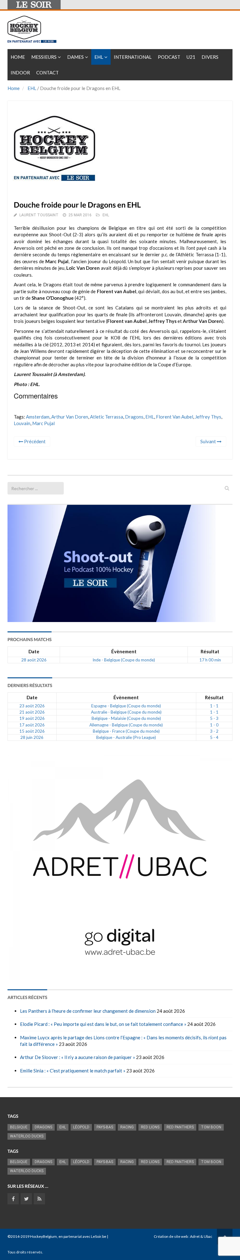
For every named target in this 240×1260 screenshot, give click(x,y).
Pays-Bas (105, 1127)
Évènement (124, 651)
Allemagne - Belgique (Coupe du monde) (126, 724)
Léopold (81, 1127)
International (133, 57)
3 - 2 (214, 731)
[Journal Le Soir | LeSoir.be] (34, 4)
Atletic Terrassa (106, 416)
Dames (75, 57)
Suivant (208, 441)
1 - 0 (214, 724)
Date (33, 651)
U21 (191, 57)
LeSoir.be (98, 1236)
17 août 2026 (32, 724)
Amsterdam (37, 416)
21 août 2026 (32, 712)
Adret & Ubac (201, 1236)
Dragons (134, 416)
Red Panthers (180, 1127)
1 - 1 (214, 705)
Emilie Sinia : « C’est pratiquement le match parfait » (72, 1070)
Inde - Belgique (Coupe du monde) (123, 659)
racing (127, 1127)
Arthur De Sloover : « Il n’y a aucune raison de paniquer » (77, 1057)
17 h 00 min (210, 659)
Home (18, 57)
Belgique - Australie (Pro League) (126, 737)
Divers (210, 57)
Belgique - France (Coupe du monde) (126, 731)
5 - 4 (214, 737)
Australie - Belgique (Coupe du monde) (126, 712)
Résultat (210, 651)
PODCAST (169, 57)
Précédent (34, 441)
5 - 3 (214, 718)
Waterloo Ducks (26, 1136)
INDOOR (20, 72)
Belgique (19, 1127)
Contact (47, 72)
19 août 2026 (32, 718)
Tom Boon (211, 1127)
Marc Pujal (43, 423)
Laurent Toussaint (38, 215)
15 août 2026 (32, 731)
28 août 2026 (34, 659)
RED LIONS (150, 1127)
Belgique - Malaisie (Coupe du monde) (126, 718)
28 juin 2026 (31, 737)
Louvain (22, 423)
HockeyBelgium (43, 1236)
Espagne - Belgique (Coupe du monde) (126, 705)
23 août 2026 (32, 705)
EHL (98, 57)
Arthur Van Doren (69, 416)
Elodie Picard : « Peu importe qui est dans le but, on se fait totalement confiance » (103, 1024)
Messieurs (44, 57)
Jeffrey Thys (208, 416)
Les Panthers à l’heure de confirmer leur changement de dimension (88, 1011)
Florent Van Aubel (174, 416)
